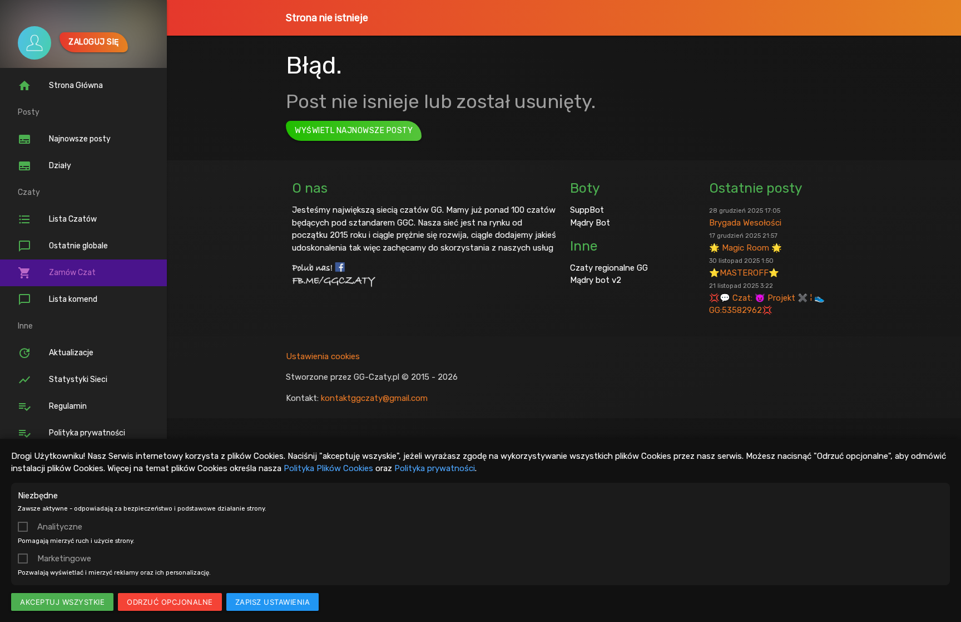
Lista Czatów (57, 219)
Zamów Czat (57, 273)
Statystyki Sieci (62, 379)
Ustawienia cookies (323, 356)
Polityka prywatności (434, 468)
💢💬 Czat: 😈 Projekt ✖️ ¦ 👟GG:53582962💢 (767, 298)
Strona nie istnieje (327, 18)
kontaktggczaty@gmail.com (374, 398)
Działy (44, 166)
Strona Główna (60, 85)
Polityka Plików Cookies (328, 468)
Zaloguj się (93, 42)
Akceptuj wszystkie (62, 601)
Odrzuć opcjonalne (170, 601)
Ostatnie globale (63, 246)
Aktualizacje (55, 353)
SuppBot (587, 210)
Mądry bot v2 (595, 280)
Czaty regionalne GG (609, 268)
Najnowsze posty (64, 139)
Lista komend (57, 299)
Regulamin (52, 406)
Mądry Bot (590, 223)
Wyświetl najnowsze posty (354, 130)
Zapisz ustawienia (272, 601)
